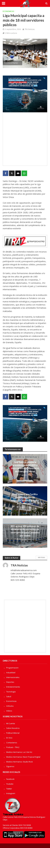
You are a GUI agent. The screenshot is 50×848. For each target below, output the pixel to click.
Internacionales (12, 677)
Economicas (8, 11)
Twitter (9, 788)
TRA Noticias (30, 29)
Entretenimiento (13, 687)
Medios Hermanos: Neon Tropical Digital (23, 757)
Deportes (10, 682)
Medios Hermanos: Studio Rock (19, 761)
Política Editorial (12, 733)
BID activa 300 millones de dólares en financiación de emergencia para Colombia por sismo (25, 531)
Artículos (10, 706)
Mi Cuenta (10, 723)
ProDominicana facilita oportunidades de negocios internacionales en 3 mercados (25, 499)
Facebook (10, 779)
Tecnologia (11, 691)
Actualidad (10, 672)
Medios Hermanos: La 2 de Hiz (19, 752)
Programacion (12, 667)
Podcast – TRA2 (12, 747)
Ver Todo (41, 557)
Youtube (9, 784)
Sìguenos (10, 766)
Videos (9, 711)
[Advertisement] (25, 139)
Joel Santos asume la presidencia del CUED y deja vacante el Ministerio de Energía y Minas (25, 467)
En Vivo (9, 738)
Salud (8, 696)
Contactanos (11, 742)
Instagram (10, 793)
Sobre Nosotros (13, 728)
